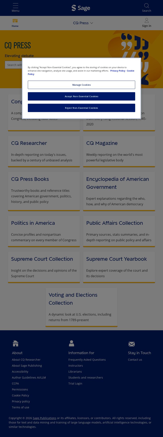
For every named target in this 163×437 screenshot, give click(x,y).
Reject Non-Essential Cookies (81, 107)
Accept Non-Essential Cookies (81, 96)
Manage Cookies (81, 84)
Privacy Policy (118, 70)
